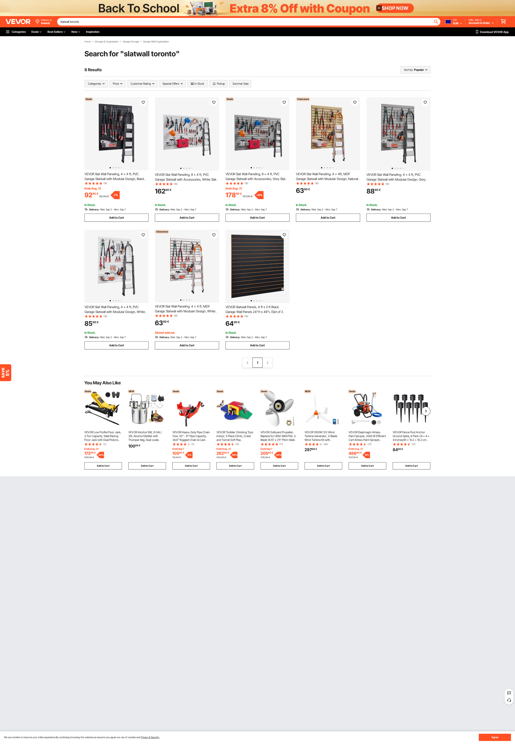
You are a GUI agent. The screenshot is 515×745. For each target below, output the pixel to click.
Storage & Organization (107, 41)
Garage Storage (131, 41)
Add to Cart (116, 217)
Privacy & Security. (150, 737)
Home (87, 41)
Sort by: (408, 69)
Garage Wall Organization (156, 41)
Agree (495, 737)
